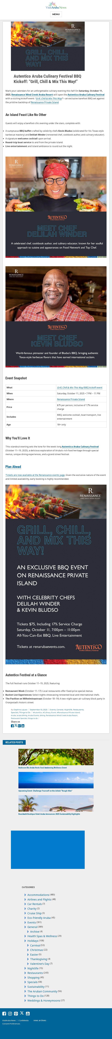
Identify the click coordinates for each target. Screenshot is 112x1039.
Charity (31, 908)
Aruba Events (33, 715)
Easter (34, 954)
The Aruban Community (42, 991)
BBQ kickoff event (79, 387)
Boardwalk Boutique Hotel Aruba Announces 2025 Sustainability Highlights (49, 814)
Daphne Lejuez (20, 709)
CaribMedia (24, 1020)
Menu (56, 14)
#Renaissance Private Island (68, 712)
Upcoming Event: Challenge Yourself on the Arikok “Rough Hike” (45, 791)
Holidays (32, 941)
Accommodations (38, 895)
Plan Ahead (13, 467)
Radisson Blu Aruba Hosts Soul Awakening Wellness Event (42, 768)
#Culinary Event (49, 712)
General (60, 709)
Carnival (35, 945)
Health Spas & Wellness (42, 936)
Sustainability (36, 987)
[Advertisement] (48, 850)
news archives (40, 1020)
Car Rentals (34, 904)
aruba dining (22, 715)
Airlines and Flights (39, 899)
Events (53, 709)
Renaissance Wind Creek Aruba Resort (61, 715)
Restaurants (78, 709)
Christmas (36, 950)
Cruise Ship (34, 913)
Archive (34, 931)
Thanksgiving (38, 959)
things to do (33, 718)
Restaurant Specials (19, 718)
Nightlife (68, 709)
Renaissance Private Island (45, 102)
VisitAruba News (9, 1020)
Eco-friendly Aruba (39, 918)
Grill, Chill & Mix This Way (49, 98)
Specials (14, 712)
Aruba (13, 715)
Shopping (33, 977)
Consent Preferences (11, 1023)
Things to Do (24, 712)
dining (42, 715)
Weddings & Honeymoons (43, 1000)
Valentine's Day (39, 964)
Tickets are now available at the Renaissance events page (35, 475)
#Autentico (37, 712)
